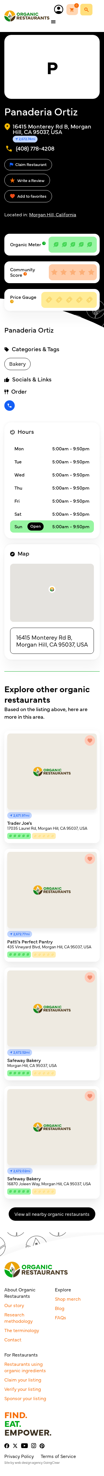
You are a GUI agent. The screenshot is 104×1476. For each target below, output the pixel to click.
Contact (12, 1339)
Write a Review (30, 180)
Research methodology (18, 1317)
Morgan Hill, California (52, 214)
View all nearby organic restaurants (52, 1214)
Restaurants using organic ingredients (25, 1367)
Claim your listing (22, 1379)
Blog (59, 1308)
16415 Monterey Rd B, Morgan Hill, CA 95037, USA (52, 640)
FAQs (60, 1317)
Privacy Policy (19, 1456)
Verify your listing (22, 1389)
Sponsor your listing (25, 1398)
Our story (14, 1305)
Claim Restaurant (30, 164)
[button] (52, 589)
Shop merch (68, 1298)
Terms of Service (58, 1456)
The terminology (21, 1330)
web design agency (29, 1462)
